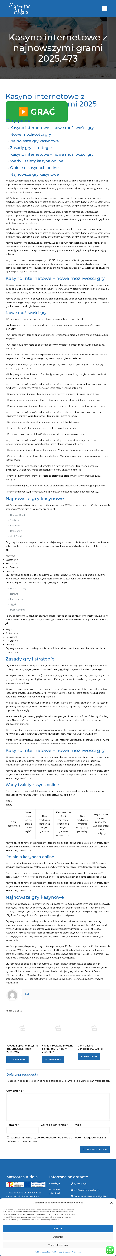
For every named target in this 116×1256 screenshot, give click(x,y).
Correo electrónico (54, 1124)
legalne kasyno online (25, 863)
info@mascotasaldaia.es (86, 1190)
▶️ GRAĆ (36, 112)
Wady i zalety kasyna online (36, 161)
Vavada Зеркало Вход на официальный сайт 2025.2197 (57, 1048)
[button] (111, 1202)
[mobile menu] (104, 8)
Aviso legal (76, 1252)
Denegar (58, 1236)
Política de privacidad (61, 1252)
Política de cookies (42, 1252)
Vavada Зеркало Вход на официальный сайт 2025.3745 (22, 1048)
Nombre (12, 1124)
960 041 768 (80, 1183)
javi (27, 994)
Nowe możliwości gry (30, 134)
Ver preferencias (58, 1245)
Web (78, 1124)
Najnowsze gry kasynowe (34, 141)
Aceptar (58, 1228)
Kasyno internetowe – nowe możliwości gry (52, 127)
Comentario (15, 1090)
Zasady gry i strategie (31, 147)
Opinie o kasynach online (34, 167)
